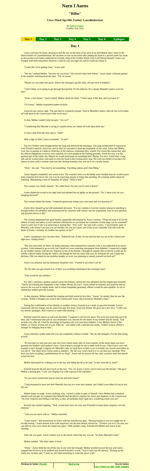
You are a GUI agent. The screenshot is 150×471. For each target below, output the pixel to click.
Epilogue (119, 39)
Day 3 (57, 39)
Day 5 (87, 39)
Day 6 (101, 39)
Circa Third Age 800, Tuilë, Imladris (111, 466)
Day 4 (72, 39)
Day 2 (43, 39)
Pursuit (42, 464)
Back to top (73, 464)
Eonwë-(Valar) (76, 26)
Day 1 (28, 39)
